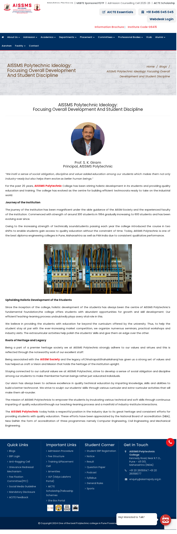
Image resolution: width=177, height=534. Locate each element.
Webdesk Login (162, 19)
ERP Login (14, 456)
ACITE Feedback (18, 497)
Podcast (92, 472)
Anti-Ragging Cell (19, 461)
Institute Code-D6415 (142, 27)
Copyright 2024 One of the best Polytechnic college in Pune (73, 523)
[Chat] (165, 520)
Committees (105, 37)
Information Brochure (109, 27)
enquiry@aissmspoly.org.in (145, 479)
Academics (47, 37)
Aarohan (7, 45)
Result (90, 461)
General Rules (95, 483)
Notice (91, 456)
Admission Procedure (60, 451)
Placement (86, 37)
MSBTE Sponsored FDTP (90, 3)
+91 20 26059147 (139, 470)
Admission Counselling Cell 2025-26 (129, 3)
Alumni (159, 37)
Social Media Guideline (22, 486)
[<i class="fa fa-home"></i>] (3, 37)
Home (151, 67)
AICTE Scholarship (164, 3)
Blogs (163, 67)
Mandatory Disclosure (22, 492)
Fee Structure (56, 456)
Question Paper (96, 467)
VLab (149, 37)
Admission (29, 37)
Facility (19, 45)
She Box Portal (56, 500)
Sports (90, 488)
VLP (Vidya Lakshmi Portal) (58, 479)
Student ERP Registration (101, 451)
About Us (12, 37)
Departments (67, 37)
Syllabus (91, 478)
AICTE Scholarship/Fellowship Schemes (59, 491)
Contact (34, 45)
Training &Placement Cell (60, 464)
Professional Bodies (129, 37)
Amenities (54, 471)
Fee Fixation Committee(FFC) (17, 479)
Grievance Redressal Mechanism (20, 469)
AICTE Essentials (120, 12)
